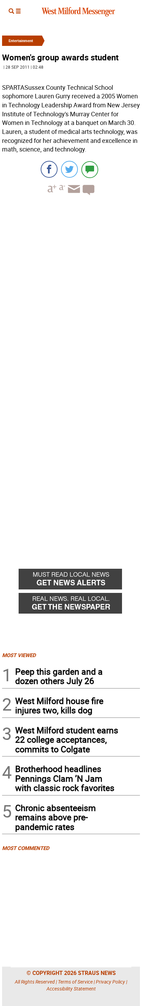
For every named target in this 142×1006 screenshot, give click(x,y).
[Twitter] (69, 169)
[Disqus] (71, 288)
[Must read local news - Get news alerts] (79, 581)
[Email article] (73, 195)
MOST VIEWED (19, 655)
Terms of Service (75, 981)
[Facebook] (49, 169)
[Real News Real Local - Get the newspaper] (79, 605)
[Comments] (89, 169)
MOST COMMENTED (25, 847)
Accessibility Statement (71, 988)
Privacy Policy (110, 981)
